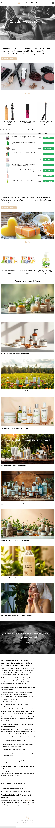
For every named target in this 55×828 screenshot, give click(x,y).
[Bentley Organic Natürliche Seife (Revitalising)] (9, 260)
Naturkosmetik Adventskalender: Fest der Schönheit (15, 540)
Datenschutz (30, 820)
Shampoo (28, 800)
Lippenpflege (16, 742)
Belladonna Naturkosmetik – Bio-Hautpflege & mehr (15, 353)
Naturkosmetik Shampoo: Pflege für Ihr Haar (13, 577)
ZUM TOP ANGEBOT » (48, 137)
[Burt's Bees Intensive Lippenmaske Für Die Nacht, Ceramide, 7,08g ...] (7, 149)
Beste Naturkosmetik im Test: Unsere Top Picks (13, 465)
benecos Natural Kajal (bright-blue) (46, 122)
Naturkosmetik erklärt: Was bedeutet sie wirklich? (14, 391)
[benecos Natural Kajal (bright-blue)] (45, 111)
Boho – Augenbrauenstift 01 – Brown (9, 122)
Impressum (23, 820)
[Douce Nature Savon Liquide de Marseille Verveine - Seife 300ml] (45, 260)
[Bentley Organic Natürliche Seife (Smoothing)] (27, 260)
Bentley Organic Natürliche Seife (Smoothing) (27, 271)
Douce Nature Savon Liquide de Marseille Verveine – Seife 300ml (45, 271)
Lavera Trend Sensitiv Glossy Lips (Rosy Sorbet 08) (27, 122)
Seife (27, 242)
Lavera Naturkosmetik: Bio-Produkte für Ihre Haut (14, 428)
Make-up (27, 93)
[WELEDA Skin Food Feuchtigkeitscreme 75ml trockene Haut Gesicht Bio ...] (7, 143)
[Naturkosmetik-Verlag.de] (27, 3)
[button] (1, 3)
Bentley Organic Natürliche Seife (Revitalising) (9, 271)
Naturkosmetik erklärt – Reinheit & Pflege (12, 316)
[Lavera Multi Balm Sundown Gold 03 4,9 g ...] (7, 176)
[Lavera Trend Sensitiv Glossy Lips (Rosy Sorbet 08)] (27, 111)
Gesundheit (29, 761)
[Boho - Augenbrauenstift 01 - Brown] (9, 111)
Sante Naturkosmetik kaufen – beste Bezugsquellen (14, 503)
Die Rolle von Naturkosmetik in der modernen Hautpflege (16, 615)
